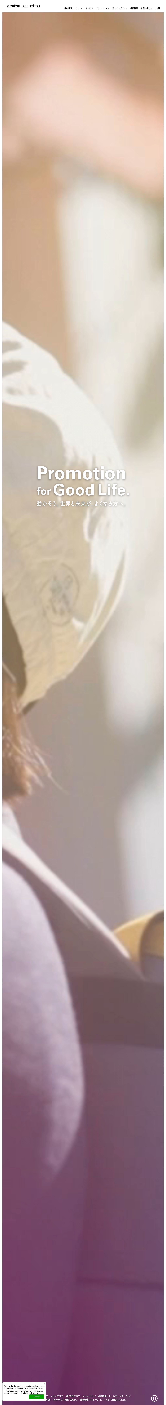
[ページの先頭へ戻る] (160, 1395)
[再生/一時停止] (154, 1398)
